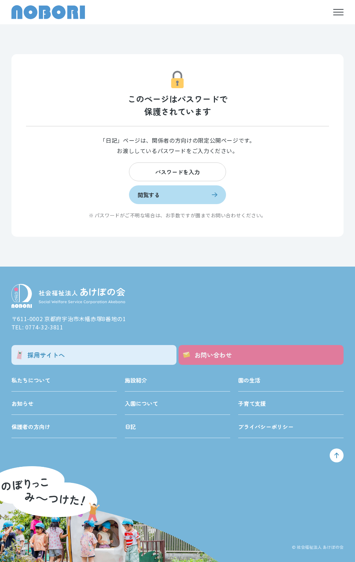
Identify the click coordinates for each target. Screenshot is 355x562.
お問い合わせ (213, 354)
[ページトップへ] (337, 455)
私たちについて (30, 380)
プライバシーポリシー (266, 426)
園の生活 (249, 380)
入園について (141, 403)
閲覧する (149, 195)
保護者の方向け (30, 426)
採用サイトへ (46, 354)
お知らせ (22, 403)
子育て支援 (252, 403)
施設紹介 (136, 380)
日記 (130, 426)
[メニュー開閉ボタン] (338, 12)
